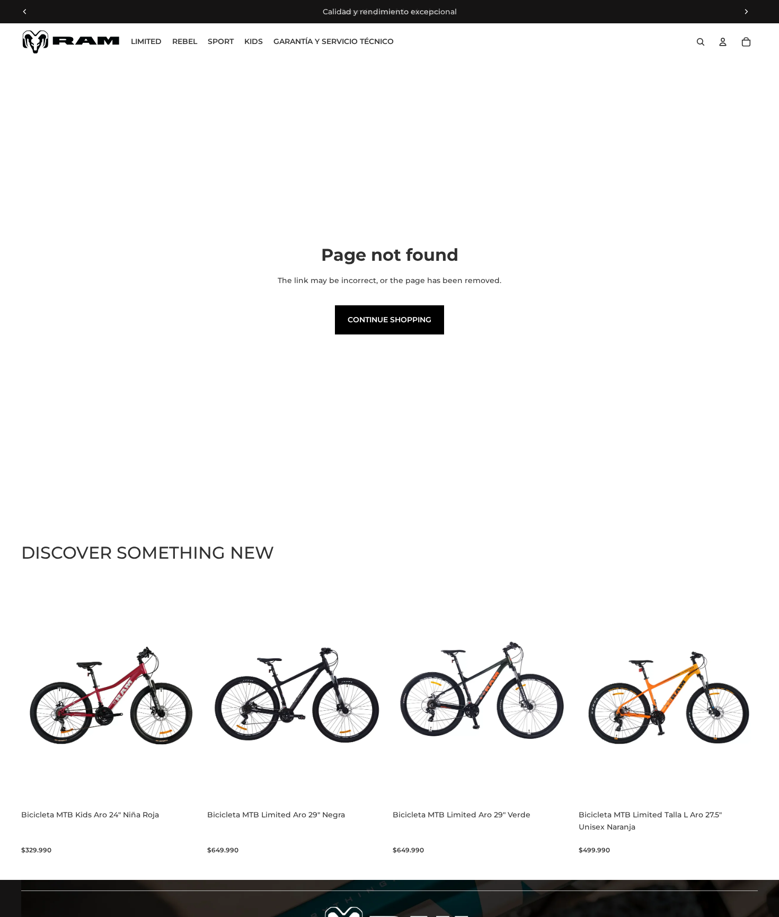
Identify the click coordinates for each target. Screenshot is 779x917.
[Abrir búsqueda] (700, 42)
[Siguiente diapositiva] (746, 11)
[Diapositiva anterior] (25, 11)
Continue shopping (389, 319)
